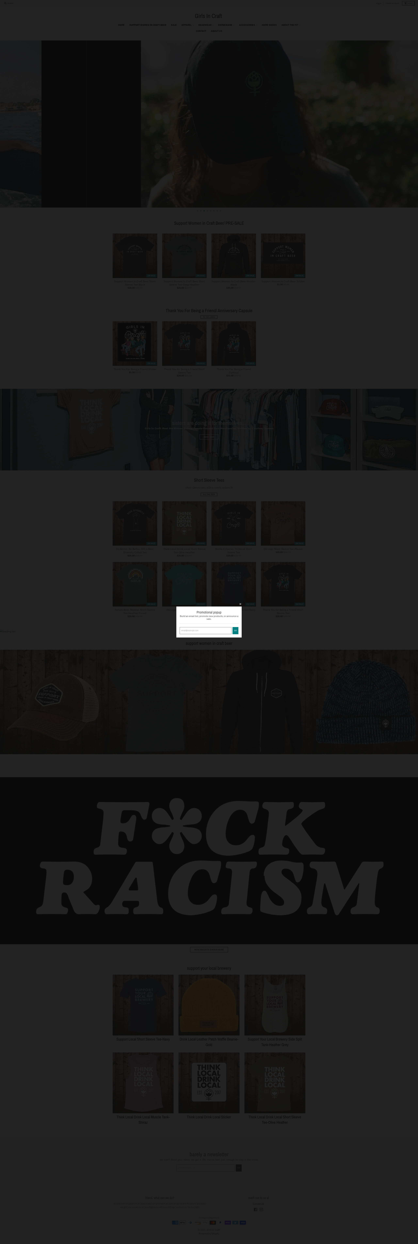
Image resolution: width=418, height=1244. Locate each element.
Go (235, 630)
